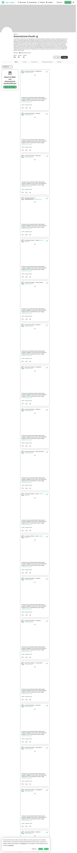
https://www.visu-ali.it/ (26, 52)
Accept (46, 849)
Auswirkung (34, 62)
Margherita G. (39, 71)
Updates (59, 62)
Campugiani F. (39, 789)
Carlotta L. (38, 578)
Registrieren (59, 2)
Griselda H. (38, 620)
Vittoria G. (38, 409)
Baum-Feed (23, 2)
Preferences (34, 849)
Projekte (50, 2)
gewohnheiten (33, 2)
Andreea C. (38, 832)
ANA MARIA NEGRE (29, 199)
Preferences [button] (10, 845)
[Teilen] (30, 107)
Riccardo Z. (38, 155)
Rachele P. (38, 324)
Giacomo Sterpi (39, 282)
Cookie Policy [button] (23, 843)
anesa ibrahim (39, 663)
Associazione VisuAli (29, 71)
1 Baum (26, 72)
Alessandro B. (39, 747)
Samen (24, 62)
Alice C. (37, 536)
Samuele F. (38, 705)
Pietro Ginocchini (40, 451)
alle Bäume (6, 67)
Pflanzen (42, 2)
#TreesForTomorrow (27, 102)
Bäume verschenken (10, 87)
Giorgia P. (38, 113)
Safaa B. (37, 240)
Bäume (16, 62)
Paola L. (37, 494)
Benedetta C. (39, 367)
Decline (40, 849)
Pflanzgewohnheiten (47, 62)
